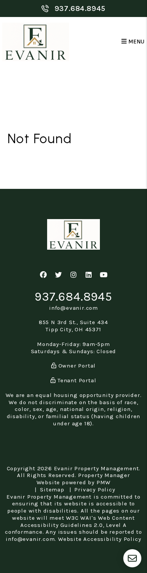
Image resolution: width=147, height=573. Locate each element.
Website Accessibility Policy (99, 539)
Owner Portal (76, 365)
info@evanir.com (73, 307)
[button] (43, 275)
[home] (35, 41)
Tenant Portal (76, 380)
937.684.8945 (80, 8)
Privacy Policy (94, 489)
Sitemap (52, 489)
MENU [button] (136, 41)
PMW (103, 482)
